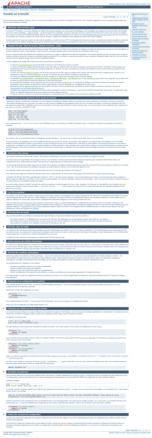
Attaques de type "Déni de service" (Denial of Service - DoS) (140, 19)
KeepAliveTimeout (33, 73)
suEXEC (89, 204)
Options (123, 184)
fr (121, 17)
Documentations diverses (46, 9)
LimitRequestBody (26, 78)
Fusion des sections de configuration (139, 58)
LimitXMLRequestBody (91, 78)
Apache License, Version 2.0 (20, 434)
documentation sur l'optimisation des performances (27, 88)
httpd (84, 123)
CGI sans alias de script (139, 34)
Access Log (14, 403)
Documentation (24, 9)
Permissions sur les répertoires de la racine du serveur (140, 25)
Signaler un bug (146, 4)
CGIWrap (35, 208)
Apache (5, 9)
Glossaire (129, 4)
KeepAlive (37, 75)
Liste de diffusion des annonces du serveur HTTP (99, 35)
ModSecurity (48, 275)
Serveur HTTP (13, 9)
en (118, 17)
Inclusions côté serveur (139, 29)
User (84, 101)
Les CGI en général (108, 173)
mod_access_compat (65, 423)
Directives (118, 4)
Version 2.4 (33, 9)
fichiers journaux (79, 375)
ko (124, 17)
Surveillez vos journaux (139, 55)
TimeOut (29, 67)
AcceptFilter (67, 82)
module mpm (25, 90)
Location (54, 356)
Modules (111, 4)
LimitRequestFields (41, 78)
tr (127, 17)
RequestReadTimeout (25, 65)
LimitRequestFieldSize (58, 78)
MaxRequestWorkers (32, 86)
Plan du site (136, 4)
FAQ (123, 4)
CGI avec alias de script (139, 36)
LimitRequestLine (74, 78)
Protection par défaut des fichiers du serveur (139, 51)
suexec (79, 173)
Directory (84, 338)
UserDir (43, 361)
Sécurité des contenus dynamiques (139, 43)
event (125, 90)
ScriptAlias (16, 188)
